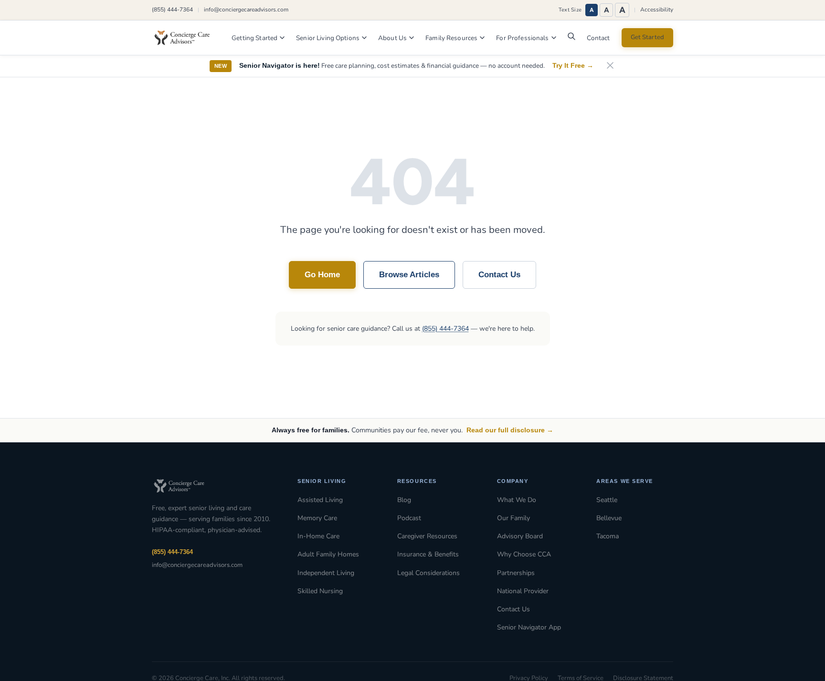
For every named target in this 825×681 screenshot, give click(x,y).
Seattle (606, 499)
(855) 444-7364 (172, 9)
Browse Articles (409, 274)
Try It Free (572, 65)
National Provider (523, 591)
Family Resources (451, 37)
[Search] (571, 38)
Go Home (322, 274)
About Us (392, 37)
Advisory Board (520, 536)
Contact (598, 37)
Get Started (647, 37)
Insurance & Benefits (428, 554)
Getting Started (254, 37)
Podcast (409, 518)
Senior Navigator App (529, 627)
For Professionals (522, 37)
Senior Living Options (328, 37)
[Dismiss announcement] (610, 66)
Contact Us (499, 274)
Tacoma (607, 536)
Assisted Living (320, 499)
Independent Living (325, 572)
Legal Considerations (428, 572)
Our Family (513, 518)
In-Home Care (318, 536)
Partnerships (516, 572)
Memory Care (317, 518)
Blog (404, 499)
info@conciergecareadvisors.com (246, 9)
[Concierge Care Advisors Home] (187, 38)
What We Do (516, 499)
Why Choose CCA (524, 554)
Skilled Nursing (320, 591)
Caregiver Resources (427, 536)
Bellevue (609, 518)
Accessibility (656, 9)
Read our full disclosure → (509, 430)
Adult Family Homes (328, 554)
